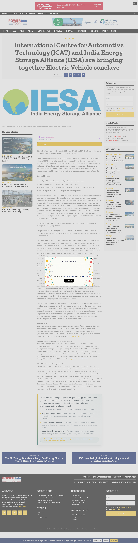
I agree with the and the (71, 276)
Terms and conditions (69, 276)
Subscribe (69, 280)
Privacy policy (85, 276)
